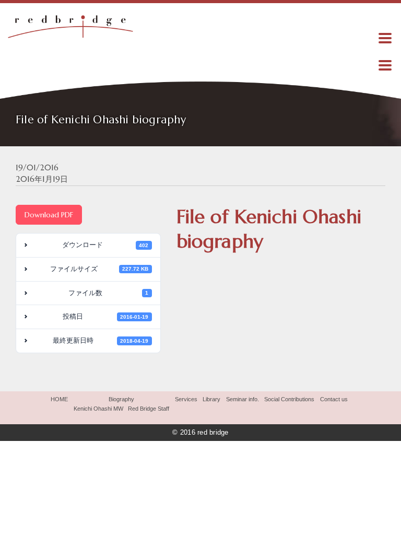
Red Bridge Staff (148, 408)
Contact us (334, 399)
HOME (59, 399)
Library (211, 399)
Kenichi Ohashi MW (98, 408)
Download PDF (49, 214)
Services (186, 399)
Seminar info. (242, 399)
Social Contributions (289, 399)
